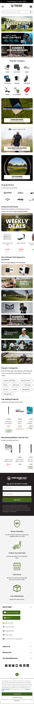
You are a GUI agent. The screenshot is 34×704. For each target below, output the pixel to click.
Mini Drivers (16, 385)
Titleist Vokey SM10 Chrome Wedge (8, 460)
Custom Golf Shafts (9, 380)
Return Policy (9, 635)
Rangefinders (26, 389)
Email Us (8, 617)
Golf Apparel (12, 262)
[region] (17, 691)
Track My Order (9, 627)
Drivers (5, 385)
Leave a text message (12, 612)
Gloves (5, 389)
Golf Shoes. (21, 262)
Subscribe (17, 500)
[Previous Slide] (1, 1)
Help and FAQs (9, 623)
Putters (15, 389)
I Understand (17, 694)
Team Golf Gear (25, 380)
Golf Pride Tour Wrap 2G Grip (8, 422)
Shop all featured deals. (20, 211)
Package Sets (7, 394)
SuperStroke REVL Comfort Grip (20, 460)
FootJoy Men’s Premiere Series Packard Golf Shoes (20, 422)
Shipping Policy (9, 631)
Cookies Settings (17, 697)
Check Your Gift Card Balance (14, 639)
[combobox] (17, 12)
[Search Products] (31, 12)
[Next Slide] (32, 1)
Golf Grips (27, 385)
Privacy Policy (13, 511)
